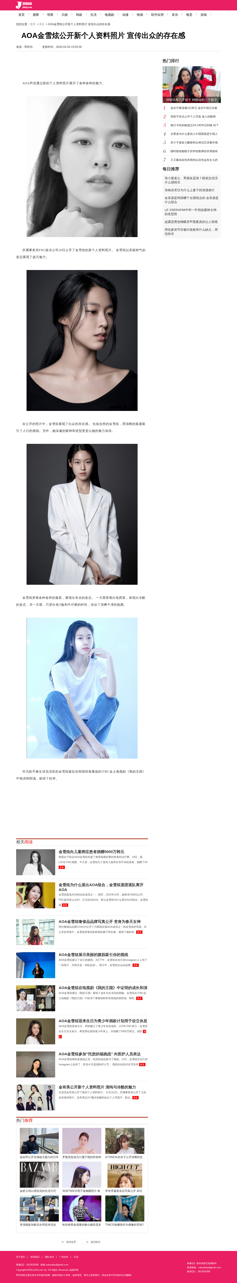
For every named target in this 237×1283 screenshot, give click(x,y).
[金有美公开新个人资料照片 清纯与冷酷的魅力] (35, 1098)
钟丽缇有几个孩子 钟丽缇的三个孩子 (191, 100)
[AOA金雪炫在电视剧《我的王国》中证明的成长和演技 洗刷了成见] (35, 998)
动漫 (125, 14)
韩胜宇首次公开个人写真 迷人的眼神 (193, 116)
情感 (140, 14)
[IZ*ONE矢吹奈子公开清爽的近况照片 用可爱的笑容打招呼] (124, 1141)
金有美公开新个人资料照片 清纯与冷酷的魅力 (97, 1087)
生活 (93, 14)
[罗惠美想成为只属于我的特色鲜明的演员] (81, 1141)
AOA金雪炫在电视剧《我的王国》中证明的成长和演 (103, 988)
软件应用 (157, 14)
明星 (50, 14)
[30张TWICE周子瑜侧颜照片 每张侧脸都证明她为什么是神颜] (81, 1175)
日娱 (65, 14)
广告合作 (63, 1257)
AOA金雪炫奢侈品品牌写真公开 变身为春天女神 (100, 921)
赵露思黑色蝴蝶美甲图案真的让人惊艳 (191, 222)
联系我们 (35, 1257)
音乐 (175, 14)
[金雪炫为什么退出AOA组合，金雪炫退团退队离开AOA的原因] (35, 895)
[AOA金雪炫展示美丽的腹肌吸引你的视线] (35, 965)
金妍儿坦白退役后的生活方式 (38, 1190)
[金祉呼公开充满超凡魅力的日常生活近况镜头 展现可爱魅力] (39, 1141)
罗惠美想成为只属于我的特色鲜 (81, 1157)
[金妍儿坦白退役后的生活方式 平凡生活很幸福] (39, 1175)
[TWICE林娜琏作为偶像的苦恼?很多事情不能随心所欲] (124, 1208)
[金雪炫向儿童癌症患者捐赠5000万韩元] (35, 862)
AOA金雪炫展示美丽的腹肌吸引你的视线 (93, 955)
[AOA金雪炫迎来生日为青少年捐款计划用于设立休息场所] (35, 1031)
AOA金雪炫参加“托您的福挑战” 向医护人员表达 (100, 1054)
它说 (76, 1257)
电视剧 (109, 14)
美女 (42, 24)
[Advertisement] (82, 67)
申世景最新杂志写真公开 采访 (123, 1190)
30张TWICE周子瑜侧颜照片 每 (81, 1190)
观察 (36, 14)
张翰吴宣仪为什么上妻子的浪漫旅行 (190, 190)
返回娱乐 (95, 1242)
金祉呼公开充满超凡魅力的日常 (39, 1157)
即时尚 (28, 46)
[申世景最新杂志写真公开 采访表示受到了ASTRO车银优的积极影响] (124, 1175)
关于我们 (20, 1257)
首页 (21, 14)
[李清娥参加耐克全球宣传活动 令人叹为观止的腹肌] (39, 1208)
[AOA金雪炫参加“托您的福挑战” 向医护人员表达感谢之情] (35, 1064)
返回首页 (71, 1242)
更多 (62, 867)
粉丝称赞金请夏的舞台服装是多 (81, 1224)
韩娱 (79, 14)
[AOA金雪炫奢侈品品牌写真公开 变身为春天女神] (35, 932)
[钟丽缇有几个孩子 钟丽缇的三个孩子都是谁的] (194, 84)
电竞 (189, 14)
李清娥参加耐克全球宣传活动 (38, 1224)
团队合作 (49, 1257)
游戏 (204, 14)
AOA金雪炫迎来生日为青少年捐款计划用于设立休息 (103, 1021)
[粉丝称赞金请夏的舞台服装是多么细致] (81, 1208)
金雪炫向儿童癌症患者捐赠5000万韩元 (91, 852)
